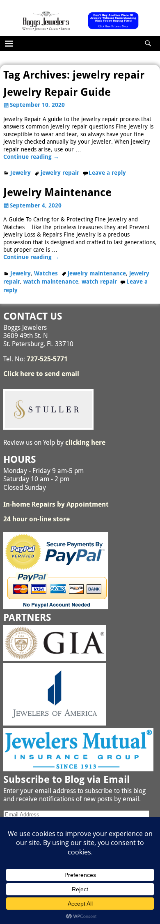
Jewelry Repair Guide (57, 92)
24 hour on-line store (36, 519)
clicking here (85, 442)
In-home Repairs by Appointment (56, 504)
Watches (46, 273)
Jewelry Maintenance (57, 192)
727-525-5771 (47, 359)
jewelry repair (60, 172)
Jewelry (20, 172)
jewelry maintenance (97, 273)
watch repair (99, 281)
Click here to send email (41, 374)
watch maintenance (50, 281)
